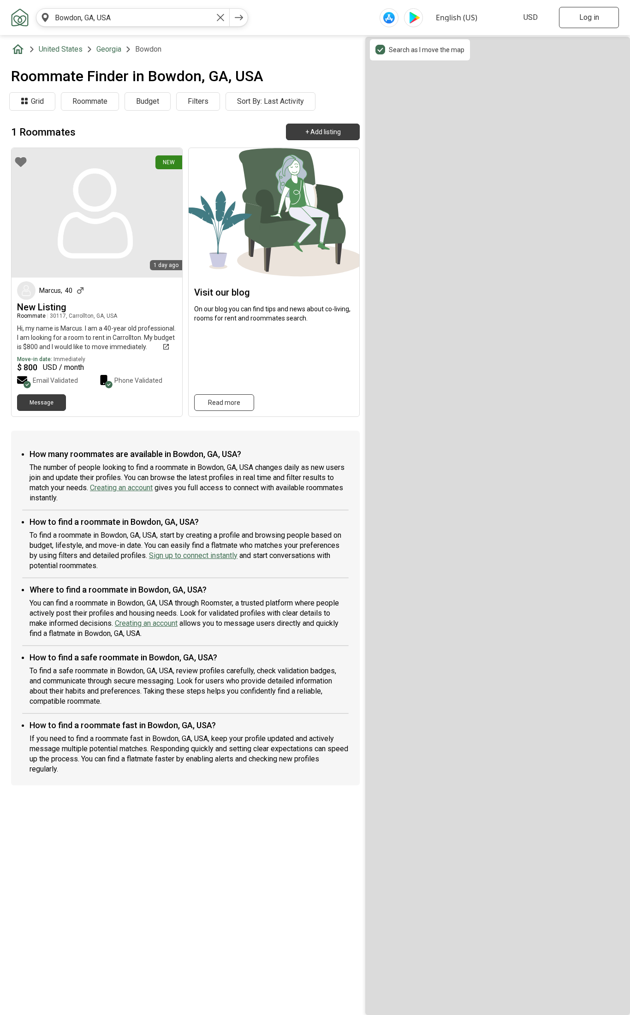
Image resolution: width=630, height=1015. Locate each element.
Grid (37, 101)
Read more (224, 402)
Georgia (108, 49)
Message (41, 402)
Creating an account (121, 487)
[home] (20, 49)
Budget (147, 101)
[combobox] (133, 17)
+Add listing (323, 132)
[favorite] (21, 162)
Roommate (89, 101)
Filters (198, 101)
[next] (239, 17)
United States (61, 49)
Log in (589, 17)
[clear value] (220, 17)
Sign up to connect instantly (193, 555)
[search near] (45, 17)
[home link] (20, 17)
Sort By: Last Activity (270, 101)
